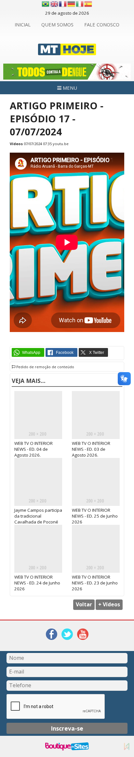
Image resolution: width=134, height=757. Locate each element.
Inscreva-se (67, 728)
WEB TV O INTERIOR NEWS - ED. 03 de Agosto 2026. (91, 449)
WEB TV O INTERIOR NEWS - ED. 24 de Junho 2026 (37, 583)
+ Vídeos (109, 604)
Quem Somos (57, 24)
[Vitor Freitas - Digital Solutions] (127, 746)
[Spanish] (88, 4)
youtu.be (61, 143)
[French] (63, 4)
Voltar (84, 604)
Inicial (23, 24)
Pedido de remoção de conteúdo (44, 367)
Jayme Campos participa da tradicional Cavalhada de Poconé (38, 516)
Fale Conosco (101, 24)
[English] (54, 4)
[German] (71, 4)
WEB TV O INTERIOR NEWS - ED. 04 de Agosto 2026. (33, 449)
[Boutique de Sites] (66, 746)
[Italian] (80, 4)
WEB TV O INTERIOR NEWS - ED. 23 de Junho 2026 (95, 583)
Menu (69, 87)
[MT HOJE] (67, 51)
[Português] (45, 4)
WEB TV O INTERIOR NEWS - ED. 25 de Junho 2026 (95, 516)
